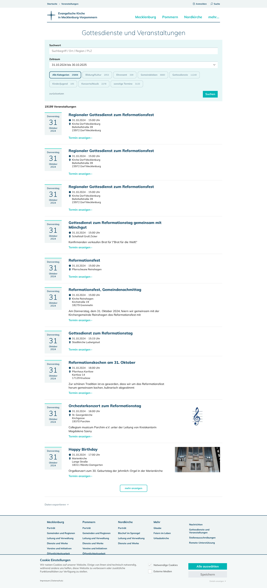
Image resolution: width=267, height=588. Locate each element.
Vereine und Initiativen (59, 548)
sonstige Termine (127, 83)
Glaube (157, 528)
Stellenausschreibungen (202, 537)
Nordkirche (193, 17)
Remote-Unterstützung (202, 542)
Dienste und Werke (57, 543)
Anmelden (201, 3)
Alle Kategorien (65, 74)
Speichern (207, 574)
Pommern (170, 17)
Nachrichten (196, 524)
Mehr (157, 522)
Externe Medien (163, 571)
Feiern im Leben (162, 533)
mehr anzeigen (133, 488)
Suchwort (55, 45)
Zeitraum (54, 59)
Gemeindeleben (153, 74)
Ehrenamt (124, 74)
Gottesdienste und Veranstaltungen (199, 531)
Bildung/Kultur (97, 74)
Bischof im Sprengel (129, 533)
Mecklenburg (145, 17)
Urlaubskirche (161, 538)
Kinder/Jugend (63, 83)
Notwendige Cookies (166, 565)
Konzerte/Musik (93, 83)
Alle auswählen (208, 566)
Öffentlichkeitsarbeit (58, 553)
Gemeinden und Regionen (61, 533)
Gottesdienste (184, 74)
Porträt (51, 528)
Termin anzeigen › (80, 138)
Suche (217, 3)
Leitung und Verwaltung (60, 538)
